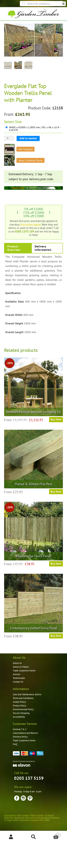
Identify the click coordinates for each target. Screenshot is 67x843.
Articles (16, 674)
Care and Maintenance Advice (27, 694)
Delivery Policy (20, 736)
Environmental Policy (23, 709)
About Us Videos (21, 666)
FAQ (15, 744)
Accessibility (19, 716)
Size (18, 121)
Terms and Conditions (23, 698)
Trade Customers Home (24, 670)
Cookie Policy (19, 701)
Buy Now (56, 419)
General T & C (19, 729)
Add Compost (25, 149)
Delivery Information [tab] (43, 248)
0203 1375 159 (24, 231)
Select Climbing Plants (30, 160)
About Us (17, 663)
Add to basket (28, 138)
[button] (57, 29)
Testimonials (19, 678)
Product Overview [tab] (13, 248)
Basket (52, 833)
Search (33, 837)
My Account (11, 837)
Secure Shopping (21, 713)
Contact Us (18, 681)
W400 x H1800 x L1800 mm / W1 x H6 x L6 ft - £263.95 (34, 129)
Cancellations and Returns (25, 733)
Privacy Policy (19, 705)
